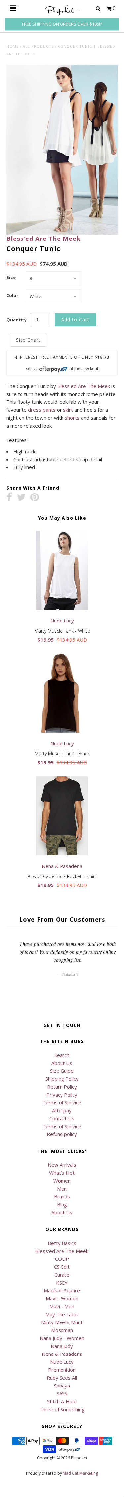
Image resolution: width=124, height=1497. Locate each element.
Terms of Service (61, 1102)
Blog (62, 1204)
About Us (61, 1063)
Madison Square (62, 1290)
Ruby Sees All (62, 1377)
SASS (62, 1393)
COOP (62, 1259)
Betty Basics (62, 1243)
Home (12, 46)
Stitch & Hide (62, 1401)
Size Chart (28, 340)
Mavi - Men (61, 1306)
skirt (68, 409)
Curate (61, 1274)
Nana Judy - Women (62, 1338)
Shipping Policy (62, 1078)
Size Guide (62, 1070)
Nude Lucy (62, 1361)
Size (11, 277)
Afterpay (62, 1110)
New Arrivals (62, 1165)
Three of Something (62, 1409)
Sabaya (62, 1385)
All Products (38, 46)
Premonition (62, 1369)
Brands (62, 1196)
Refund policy (62, 1134)
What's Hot (62, 1172)
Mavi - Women (62, 1298)
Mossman (62, 1330)
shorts (72, 417)
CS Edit (62, 1266)
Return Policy (62, 1086)
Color (12, 295)
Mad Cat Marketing (80, 1473)
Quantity (16, 320)
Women (62, 1180)
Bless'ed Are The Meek (43, 238)
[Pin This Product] (34, 498)
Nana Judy (62, 1346)
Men (62, 1188)
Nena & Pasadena (62, 1354)
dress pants (42, 409)
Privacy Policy (61, 1094)
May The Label (62, 1314)
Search (61, 1055)
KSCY (62, 1282)
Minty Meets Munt (62, 1322)
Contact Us (61, 1118)
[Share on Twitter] (21, 498)
